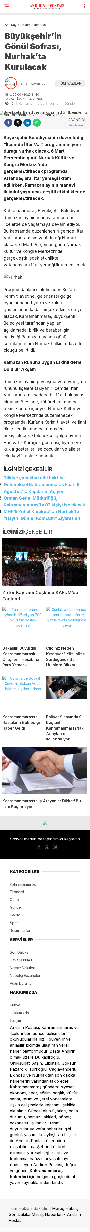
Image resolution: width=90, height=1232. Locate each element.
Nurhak (54, 103)
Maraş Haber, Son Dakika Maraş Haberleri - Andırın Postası (45, 1214)
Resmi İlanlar (20, 930)
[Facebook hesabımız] (39, 847)
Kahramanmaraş (31, 103)
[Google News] (76, 125)
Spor (14, 923)
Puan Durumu (21, 983)
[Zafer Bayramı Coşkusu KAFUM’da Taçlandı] (45, 562)
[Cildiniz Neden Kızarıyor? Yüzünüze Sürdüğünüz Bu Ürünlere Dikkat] (67, 624)
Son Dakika (19, 952)
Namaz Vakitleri (22, 968)
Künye (15, 1005)
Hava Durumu (21, 960)
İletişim (15, 1020)
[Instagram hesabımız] (55, 847)
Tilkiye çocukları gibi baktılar (34, 477)
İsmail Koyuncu (33, 83)
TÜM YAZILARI (70, 83)
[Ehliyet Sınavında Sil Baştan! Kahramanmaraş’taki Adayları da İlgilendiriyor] (67, 693)
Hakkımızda (19, 1013)
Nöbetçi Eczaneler (25, 975)
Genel (15, 899)
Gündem (71, 103)
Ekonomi (17, 892)
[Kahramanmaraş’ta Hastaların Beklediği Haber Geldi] (23, 693)
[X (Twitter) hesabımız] (46, 847)
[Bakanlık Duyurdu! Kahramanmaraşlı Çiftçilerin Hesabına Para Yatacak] (23, 624)
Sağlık (15, 915)
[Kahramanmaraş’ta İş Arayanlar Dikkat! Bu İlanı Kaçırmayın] (45, 770)
